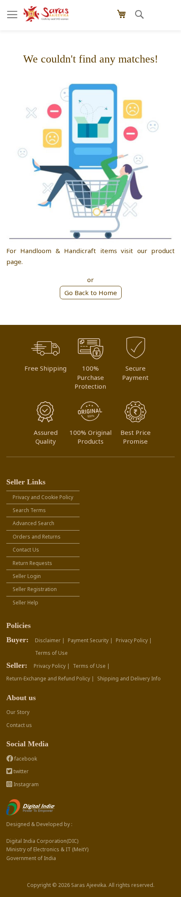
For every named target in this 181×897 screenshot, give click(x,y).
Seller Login (27, 576)
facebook (25, 758)
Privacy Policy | (134, 640)
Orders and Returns (37, 536)
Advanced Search (33, 523)
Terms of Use (51, 652)
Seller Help (25, 602)
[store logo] (46, 14)
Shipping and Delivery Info (129, 678)
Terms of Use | (91, 665)
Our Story (17, 712)
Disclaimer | (50, 640)
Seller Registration (35, 589)
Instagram (25, 784)
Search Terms (29, 510)
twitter (20, 771)
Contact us (19, 725)
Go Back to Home (90, 292)
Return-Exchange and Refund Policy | (50, 678)
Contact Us (26, 549)
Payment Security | (90, 640)
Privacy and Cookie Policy (43, 497)
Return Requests (32, 563)
